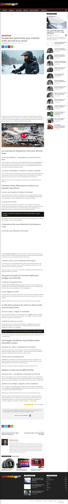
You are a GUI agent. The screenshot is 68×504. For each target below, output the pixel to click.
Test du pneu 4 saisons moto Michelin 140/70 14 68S (7, 470)
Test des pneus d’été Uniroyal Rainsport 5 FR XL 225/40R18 (60, 62)
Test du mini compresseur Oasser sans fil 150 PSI (59, 119)
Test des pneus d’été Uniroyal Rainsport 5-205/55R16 (60, 87)
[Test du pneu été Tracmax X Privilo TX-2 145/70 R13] (50, 101)
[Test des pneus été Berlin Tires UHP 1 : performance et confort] (50, 94)
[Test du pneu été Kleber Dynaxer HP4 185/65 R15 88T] (50, 82)
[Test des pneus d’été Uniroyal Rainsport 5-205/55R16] (50, 88)
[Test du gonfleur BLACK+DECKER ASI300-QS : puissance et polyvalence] (50, 126)
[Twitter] (6, 46)
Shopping (43, 10)
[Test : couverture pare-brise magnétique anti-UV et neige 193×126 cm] (57, 22)
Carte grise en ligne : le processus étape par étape (34, 433)
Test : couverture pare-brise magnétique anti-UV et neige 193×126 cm (55, 31)
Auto (47, 481)
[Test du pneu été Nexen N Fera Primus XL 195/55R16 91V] (50, 50)
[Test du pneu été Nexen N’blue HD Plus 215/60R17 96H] (50, 44)
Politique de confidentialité (48, 500)
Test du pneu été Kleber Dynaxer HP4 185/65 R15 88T (60, 81)
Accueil (3, 34)
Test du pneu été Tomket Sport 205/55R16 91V (59, 74)
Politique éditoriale (38, 500)
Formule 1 (11, 10)
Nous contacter (60, 500)
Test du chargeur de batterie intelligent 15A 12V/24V (36, 470)
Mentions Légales (61, 502)
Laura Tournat (49, 35)
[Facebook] (3, 46)
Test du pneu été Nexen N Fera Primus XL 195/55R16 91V (60, 49)
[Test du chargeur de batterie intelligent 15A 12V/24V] (37, 463)
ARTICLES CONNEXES (6, 456)
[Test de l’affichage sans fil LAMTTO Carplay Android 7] (22, 463)
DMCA (55, 500)
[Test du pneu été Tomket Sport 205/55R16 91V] (50, 75)
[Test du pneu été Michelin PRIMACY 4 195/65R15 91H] (50, 56)
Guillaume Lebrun (6, 43)
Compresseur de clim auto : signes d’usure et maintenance (10, 433)
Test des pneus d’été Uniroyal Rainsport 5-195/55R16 (60, 106)
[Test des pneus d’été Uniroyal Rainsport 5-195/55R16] (50, 107)
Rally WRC (19, 10)
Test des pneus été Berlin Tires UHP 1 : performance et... (60, 93)
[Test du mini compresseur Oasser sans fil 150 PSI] (50, 120)
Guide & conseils (34, 10)
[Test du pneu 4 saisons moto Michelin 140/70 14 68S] (8, 463)
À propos (32, 500)
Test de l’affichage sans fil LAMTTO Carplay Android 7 (21, 470)
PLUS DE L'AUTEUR (15, 456)
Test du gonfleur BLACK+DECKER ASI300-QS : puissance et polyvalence (59, 126)
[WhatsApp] (12, 46)
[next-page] (43, 456)
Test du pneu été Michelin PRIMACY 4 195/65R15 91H (59, 55)
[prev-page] (41, 456)
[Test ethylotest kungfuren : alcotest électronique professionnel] (50, 113)
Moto (10, 35)
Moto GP (5, 10)
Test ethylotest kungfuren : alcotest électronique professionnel (59, 113)
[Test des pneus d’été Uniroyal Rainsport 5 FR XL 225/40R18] (50, 63)
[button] (65, 10)
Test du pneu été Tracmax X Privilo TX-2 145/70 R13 (59, 100)
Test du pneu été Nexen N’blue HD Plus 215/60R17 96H (60, 43)
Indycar (26, 10)
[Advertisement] (22, 22)
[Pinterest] (9, 46)
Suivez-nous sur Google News (21, 415)
